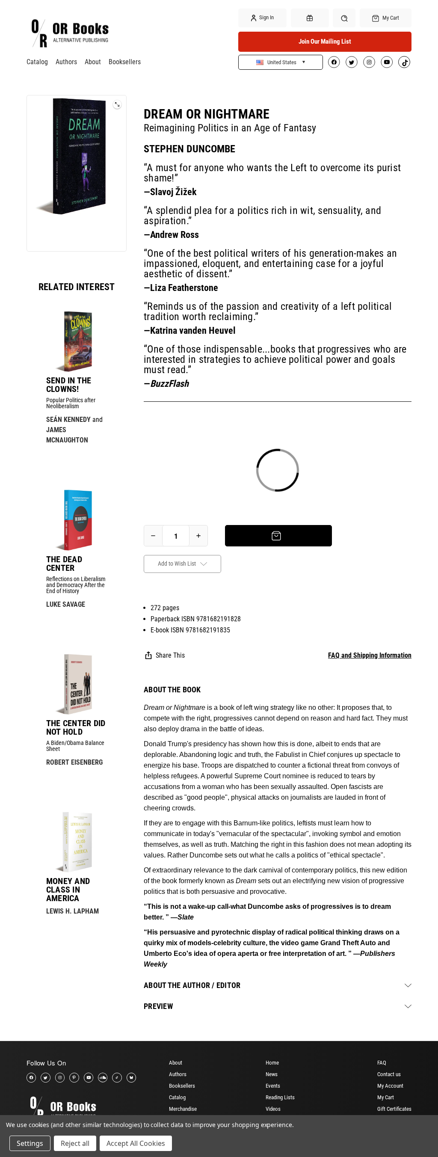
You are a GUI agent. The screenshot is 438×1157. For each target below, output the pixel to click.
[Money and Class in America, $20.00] (76, 842)
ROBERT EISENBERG (74, 762)
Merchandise (183, 1109)
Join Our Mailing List (325, 41)
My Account (390, 1086)
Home (272, 1062)
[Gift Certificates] (310, 18)
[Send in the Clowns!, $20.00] (76, 341)
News (272, 1074)
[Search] (344, 18)
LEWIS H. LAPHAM (72, 911)
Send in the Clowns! (69, 384)
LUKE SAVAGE (65, 604)
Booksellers (125, 62)
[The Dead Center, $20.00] (76, 520)
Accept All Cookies (136, 1143)
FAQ (381, 1062)
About (93, 62)
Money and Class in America (68, 889)
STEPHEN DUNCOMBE (189, 149)
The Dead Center (64, 563)
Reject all (75, 1143)
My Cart (385, 1097)
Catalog (37, 62)
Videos (273, 1109)
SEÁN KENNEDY (68, 419)
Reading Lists (280, 1097)
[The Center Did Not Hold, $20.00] (76, 684)
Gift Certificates (394, 1109)
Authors (66, 62)
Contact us (389, 1074)
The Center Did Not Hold (76, 727)
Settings (30, 1143)
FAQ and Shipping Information (369, 655)
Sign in (266, 17)
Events (273, 1086)
